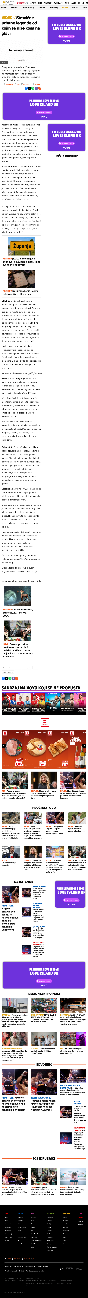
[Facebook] (26, 88)
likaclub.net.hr (30, 1286)
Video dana (66, 1244)
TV (32, 1230)
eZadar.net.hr (60, 1283)
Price (35, 668)
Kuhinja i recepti (51, 1224)
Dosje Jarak (8, 1237)
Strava (18, 668)
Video (4, 668)
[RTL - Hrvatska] (70, 1268)
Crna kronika (8, 1224)
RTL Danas (8, 1227)
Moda (48, 1234)
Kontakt (21, 1271)
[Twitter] (29, 88)
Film (32, 1220)
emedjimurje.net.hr (32, 1280)
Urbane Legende (8, 672)
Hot (40, 3)
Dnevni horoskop (28, 7)
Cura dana (14, 7)
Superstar (34, 1237)
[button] (4, 695)
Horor (11, 668)
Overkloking (54, 7)
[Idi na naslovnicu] (9, 5)
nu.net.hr (69, 1283)
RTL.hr (7, 1280)
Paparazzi (33, 1227)
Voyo (32, 1247)
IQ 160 (81, 3)
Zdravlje (49, 1244)
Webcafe (58, 3)
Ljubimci (49, 1230)
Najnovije (80, 1221)
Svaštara (75, 7)
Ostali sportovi (22, 1237)
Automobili (50, 1250)
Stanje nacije (8, 1234)
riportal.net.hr (30, 1283)
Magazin (48, 3)
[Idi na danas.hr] (22, 3)
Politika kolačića (43, 1266)
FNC (19, 1240)
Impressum (8, 1266)
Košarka (20, 1230)
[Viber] (36, 88)
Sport (33, 3)
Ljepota (49, 1227)
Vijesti (6, 1217)
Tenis (19, 1234)
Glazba (33, 1224)
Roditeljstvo (50, 1240)
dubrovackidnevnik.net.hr (45, 1283)
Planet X (65, 7)
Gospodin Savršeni (36, 1240)
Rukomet (20, 1220)
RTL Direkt (8, 1230)
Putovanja (50, 1237)
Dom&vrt (49, 1220)
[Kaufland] (44, 722)
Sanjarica (80, 1224)
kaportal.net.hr (53, 1280)
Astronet (4, 7)
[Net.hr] (79, 1268)
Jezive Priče (26, 668)
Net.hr (26, 84)
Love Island (34, 1234)
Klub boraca (21, 1224)
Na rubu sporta (22, 1227)
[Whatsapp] (32, 88)
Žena (67, 3)
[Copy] (39, 88)
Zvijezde (33, 1217)
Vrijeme (7, 1240)
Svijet (6, 1220)
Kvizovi (85, 7)
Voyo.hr (21, 1280)
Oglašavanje (18, 1266)
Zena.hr (14, 1280)
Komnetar (42, 7)
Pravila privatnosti (11, 1271)
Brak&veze (50, 1217)
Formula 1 (20, 1244)
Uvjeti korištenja (30, 1266)
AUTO (73, 3)
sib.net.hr (43, 1280)
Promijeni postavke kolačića (35, 1271)
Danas (8, 1213)
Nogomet (20, 1217)
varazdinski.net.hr (66, 1280)
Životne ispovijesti (52, 1247)
